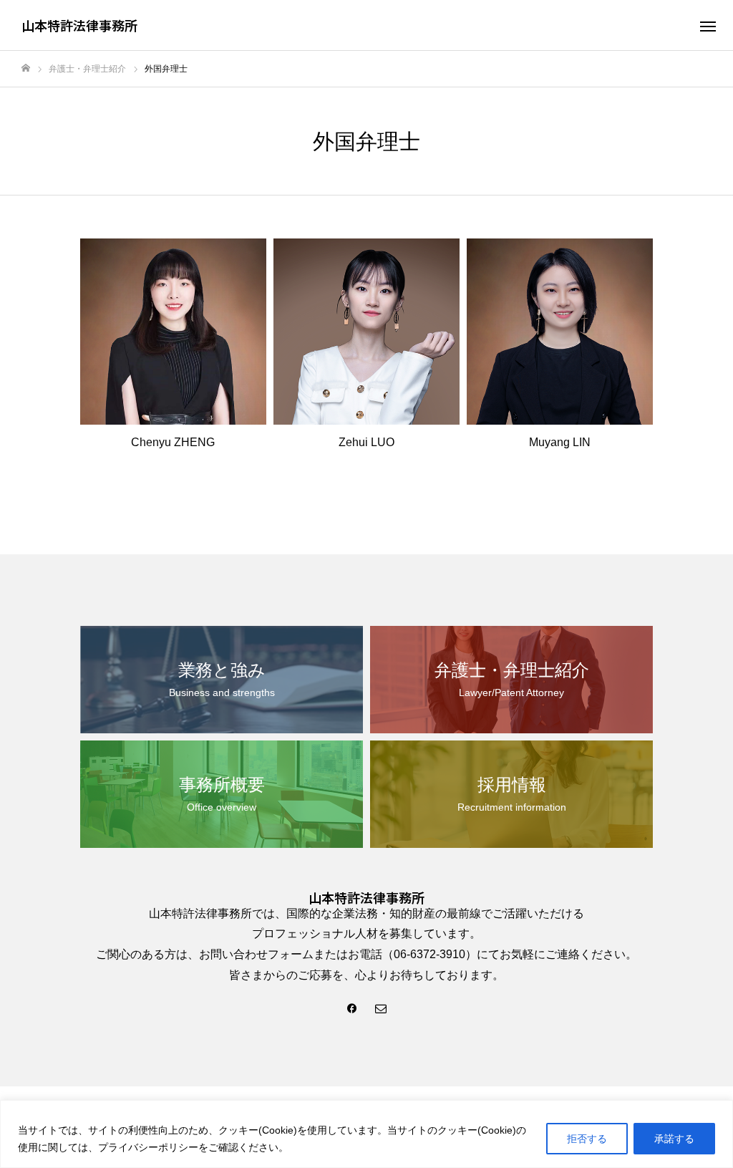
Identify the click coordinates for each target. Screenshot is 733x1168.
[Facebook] (352, 1007)
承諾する (674, 1138)
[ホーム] (25, 68)
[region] (366, 1134)
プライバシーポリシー (148, 1147)
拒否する (587, 1138)
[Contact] (381, 1007)
